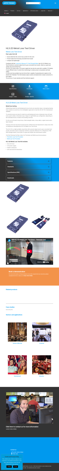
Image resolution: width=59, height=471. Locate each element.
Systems (6, 10)
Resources (50, 10)
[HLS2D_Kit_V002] (29, 194)
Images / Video (13, 96)
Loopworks (43, 10)
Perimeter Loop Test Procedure (15, 137)
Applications (25, 10)
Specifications (12, 88)
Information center (34, 10)
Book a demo (46, 88)
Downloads (29, 88)
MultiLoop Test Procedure (13, 138)
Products (12, 10)
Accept (15, 466)
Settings (9, 466)
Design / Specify (29, 96)
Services (18, 10)
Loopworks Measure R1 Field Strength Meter (27, 63)
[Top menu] (55, 3)
